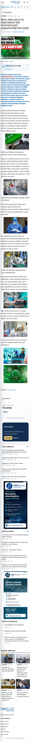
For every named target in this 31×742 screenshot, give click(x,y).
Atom (6, 734)
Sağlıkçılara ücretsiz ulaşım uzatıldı (12, 463)
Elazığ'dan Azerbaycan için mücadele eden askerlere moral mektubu (14, 543)
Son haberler (5, 721)
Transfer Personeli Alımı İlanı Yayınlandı (14, 476)
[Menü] (3, 2)
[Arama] (24, 2)
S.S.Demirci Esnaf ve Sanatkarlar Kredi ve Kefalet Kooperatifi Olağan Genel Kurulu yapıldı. (14, 557)
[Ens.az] (15, 2)
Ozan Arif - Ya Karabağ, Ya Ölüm (11, 550)
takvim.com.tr (11, 390)
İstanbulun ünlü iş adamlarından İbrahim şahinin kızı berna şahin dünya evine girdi (14, 566)
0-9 (12, 7)
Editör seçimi (5, 724)
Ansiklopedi (5, 7)
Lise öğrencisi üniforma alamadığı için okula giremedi (8, 669)
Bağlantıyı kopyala (18, 32)
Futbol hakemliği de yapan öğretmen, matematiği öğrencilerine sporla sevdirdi (14, 451)
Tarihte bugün (5, 731)
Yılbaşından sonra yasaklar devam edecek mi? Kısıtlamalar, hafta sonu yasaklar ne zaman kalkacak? (22, 671)
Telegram (11, 61)
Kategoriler (4, 726)
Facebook (6, 61)
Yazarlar (3, 729)
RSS (2, 734)
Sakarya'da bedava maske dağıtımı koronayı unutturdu (23, 694)
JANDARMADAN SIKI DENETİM (14, 625)
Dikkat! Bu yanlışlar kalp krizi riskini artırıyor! (15, 458)
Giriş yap (8, 438)
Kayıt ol (16, 438)
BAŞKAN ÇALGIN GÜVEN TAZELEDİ (15, 631)
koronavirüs (7, 77)
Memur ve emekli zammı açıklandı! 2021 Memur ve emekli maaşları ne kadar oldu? (7, 696)
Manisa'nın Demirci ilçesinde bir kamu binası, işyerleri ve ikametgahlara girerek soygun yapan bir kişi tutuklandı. (17, 639)
